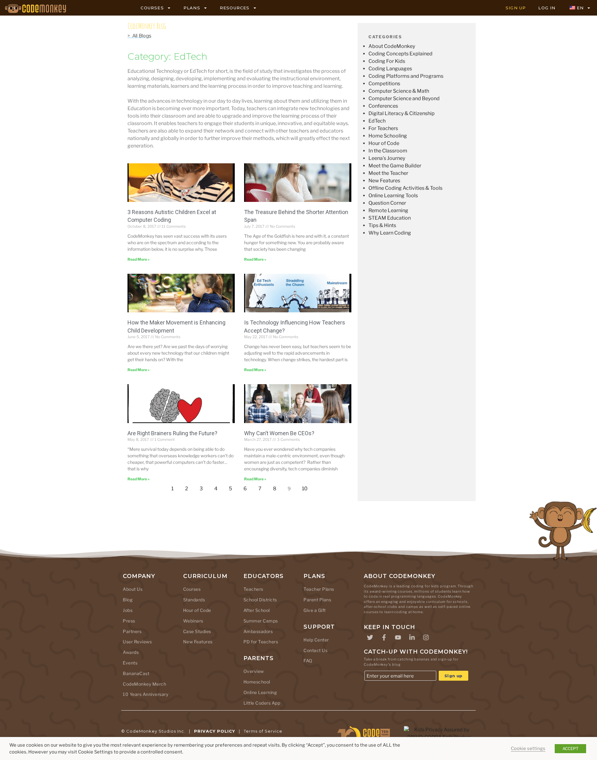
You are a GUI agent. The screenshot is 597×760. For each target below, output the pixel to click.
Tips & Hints (382, 225)
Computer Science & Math (398, 91)
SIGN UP (516, 7)
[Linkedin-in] (412, 637)
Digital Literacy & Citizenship (401, 113)
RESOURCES (235, 7)
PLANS (191, 7)
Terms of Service (263, 731)
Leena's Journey (386, 158)
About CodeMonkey (391, 46)
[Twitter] (370, 637)
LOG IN (546, 7)
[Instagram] (426, 637)
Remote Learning (388, 210)
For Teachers (383, 128)
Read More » (138, 259)
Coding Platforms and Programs (405, 76)
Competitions (384, 83)
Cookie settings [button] (528, 748)
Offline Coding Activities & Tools (405, 188)
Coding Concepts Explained (400, 54)
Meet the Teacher (388, 173)
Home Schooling (387, 136)
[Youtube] (398, 637)
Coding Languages (390, 69)
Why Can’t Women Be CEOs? (279, 433)
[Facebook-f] (384, 637)
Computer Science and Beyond (404, 98)
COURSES (152, 7)
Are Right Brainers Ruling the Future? (172, 433)
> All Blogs (139, 36)
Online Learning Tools (393, 195)
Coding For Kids (386, 61)
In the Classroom (387, 151)
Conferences (383, 106)
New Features (384, 181)
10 (306, 487)
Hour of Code (383, 143)
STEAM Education (389, 218)
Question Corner (387, 203)
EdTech (377, 121)
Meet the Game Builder (394, 166)
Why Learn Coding (389, 233)
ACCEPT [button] (570, 748)
